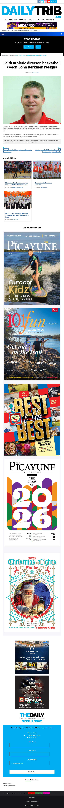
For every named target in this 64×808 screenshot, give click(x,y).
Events (25, 793)
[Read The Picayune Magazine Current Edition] (32, 268)
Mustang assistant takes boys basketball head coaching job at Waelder (48, 150)
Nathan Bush (15, 219)
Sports (7, 55)
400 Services (6, 783)
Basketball (12, 55)
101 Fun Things (39, 793)
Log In (38, 47)
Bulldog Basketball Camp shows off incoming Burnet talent (17, 150)
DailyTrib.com (44, 187)
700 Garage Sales (8, 785)
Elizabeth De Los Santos (17, 187)
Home (3, 55)
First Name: (32, 742)
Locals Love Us (31, 793)
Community (13, 793)
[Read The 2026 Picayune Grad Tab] (32, 502)
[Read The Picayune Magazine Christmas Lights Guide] (32, 592)
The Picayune (46, 793)
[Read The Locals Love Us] (32, 420)
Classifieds (20, 793)
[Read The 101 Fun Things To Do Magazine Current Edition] (32, 344)
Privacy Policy (32, 797)
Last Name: (32, 751)
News (4, 793)
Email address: (32, 760)
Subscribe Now (28, 47)
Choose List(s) (32, 733)
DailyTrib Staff (35, 72)
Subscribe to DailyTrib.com (32, 801)
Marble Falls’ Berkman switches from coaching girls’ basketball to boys (17, 215)
